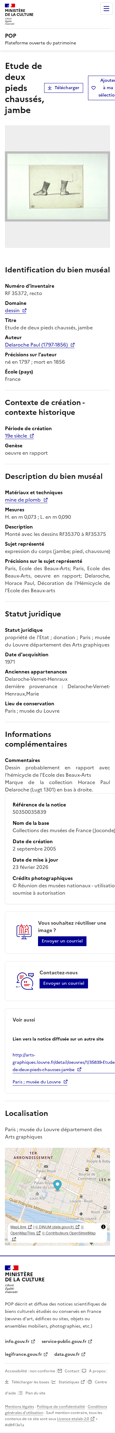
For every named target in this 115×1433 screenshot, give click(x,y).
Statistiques (69, 1382)
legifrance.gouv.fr (23, 1354)
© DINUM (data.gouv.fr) (54, 1226)
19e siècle (16, 435)
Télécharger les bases (30, 1382)
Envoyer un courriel (62, 941)
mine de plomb (23, 499)
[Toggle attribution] (103, 1226)
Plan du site (35, 1393)
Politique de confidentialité (61, 1406)
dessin (12, 310)
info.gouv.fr (17, 1341)
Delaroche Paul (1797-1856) (36, 344)
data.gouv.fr (67, 1354)
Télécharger (67, 88)
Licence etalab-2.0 (73, 1419)
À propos (97, 1371)
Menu (106, 8)
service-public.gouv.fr (64, 1341)
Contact (72, 1371)
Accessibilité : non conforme (30, 1371)
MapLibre (18, 1226)
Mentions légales (19, 1406)
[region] (57, 1197)
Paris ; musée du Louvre (37, 1082)
